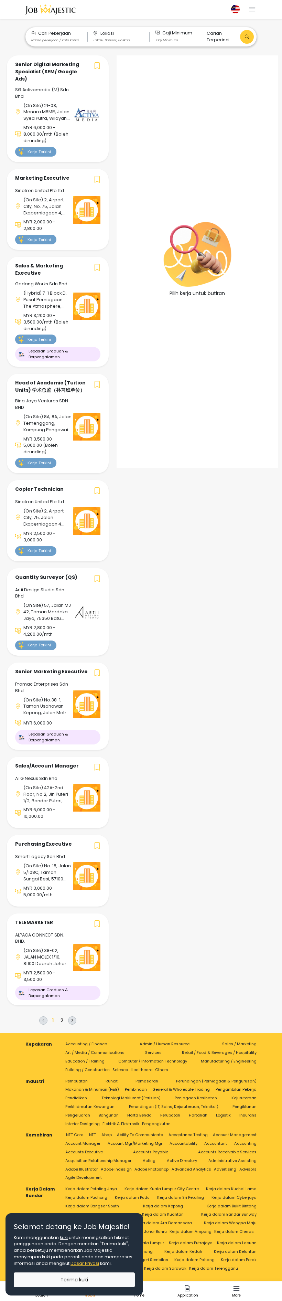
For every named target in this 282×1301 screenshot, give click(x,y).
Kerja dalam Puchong (86, 1197)
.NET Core (74, 1135)
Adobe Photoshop (151, 1169)
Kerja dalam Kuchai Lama (231, 1189)
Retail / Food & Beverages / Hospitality (219, 1052)
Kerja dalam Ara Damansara (163, 1223)
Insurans (248, 1115)
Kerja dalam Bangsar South (92, 1206)
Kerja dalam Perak (239, 1259)
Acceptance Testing (188, 1135)
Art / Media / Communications (94, 1052)
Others (161, 1069)
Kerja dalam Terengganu (213, 1268)
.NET (92, 1135)
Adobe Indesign (116, 1169)
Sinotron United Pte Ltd (39, 190)
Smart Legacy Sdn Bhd (40, 856)
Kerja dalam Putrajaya (191, 1243)
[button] (252, 10)
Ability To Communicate (140, 1135)
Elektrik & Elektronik (120, 1124)
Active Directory (182, 1160)
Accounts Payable (150, 1152)
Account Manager (82, 1143)
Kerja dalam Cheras (234, 1231)
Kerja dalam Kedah (183, 1251)
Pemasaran (146, 1081)
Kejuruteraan (244, 1098)
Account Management (235, 1135)
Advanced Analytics (191, 1169)
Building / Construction (87, 1069)
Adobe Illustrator (81, 1169)
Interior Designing (82, 1124)
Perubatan (170, 1115)
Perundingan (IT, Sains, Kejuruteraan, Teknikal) (173, 1106)
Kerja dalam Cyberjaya (234, 1197)
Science (120, 1069)
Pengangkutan (156, 1124)
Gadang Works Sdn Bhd (41, 284)
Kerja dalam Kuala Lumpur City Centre (161, 1189)
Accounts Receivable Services (227, 1152)
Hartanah (198, 1115)
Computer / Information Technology (152, 1061)
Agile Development (83, 1177)
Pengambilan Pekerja (236, 1089)
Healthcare (141, 1069)
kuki (64, 1237)
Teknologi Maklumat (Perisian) (131, 1098)
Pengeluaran (77, 1115)
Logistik (223, 1115)
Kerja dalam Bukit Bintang (232, 1206)
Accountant (215, 1143)
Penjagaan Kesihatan (196, 1098)
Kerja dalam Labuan (237, 1243)
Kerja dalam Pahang (194, 1259)
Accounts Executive (84, 1152)
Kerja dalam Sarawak (165, 1268)
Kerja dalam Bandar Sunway (229, 1214)
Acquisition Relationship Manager (98, 1160)
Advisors (248, 1169)
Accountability (183, 1143)
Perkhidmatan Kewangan (90, 1106)
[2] (61, 1021)
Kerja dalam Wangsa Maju (230, 1223)
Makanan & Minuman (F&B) (92, 1089)
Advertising (225, 1169)
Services (153, 1052)
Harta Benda (139, 1115)
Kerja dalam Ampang (190, 1231)
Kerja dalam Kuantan (163, 1214)
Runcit (112, 1081)
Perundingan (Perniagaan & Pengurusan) (216, 1081)
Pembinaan (136, 1089)
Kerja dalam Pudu (132, 1197)
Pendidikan (76, 1098)
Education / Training (85, 1061)
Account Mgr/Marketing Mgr (135, 1143)
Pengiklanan (244, 1106)
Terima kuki (74, 1279)
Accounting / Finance (86, 1044)
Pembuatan (76, 1081)
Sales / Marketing (239, 1044)
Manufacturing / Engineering (229, 1061)
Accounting (245, 1143)
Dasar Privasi (84, 1263)
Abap (106, 1135)
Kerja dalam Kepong (163, 1206)
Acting (149, 1160)
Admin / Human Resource (164, 1044)
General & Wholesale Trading (181, 1089)
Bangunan (109, 1115)
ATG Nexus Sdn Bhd (36, 778)
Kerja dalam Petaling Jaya (91, 1189)
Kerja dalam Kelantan (235, 1251)
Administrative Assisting (232, 1160)
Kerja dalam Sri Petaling (180, 1197)
